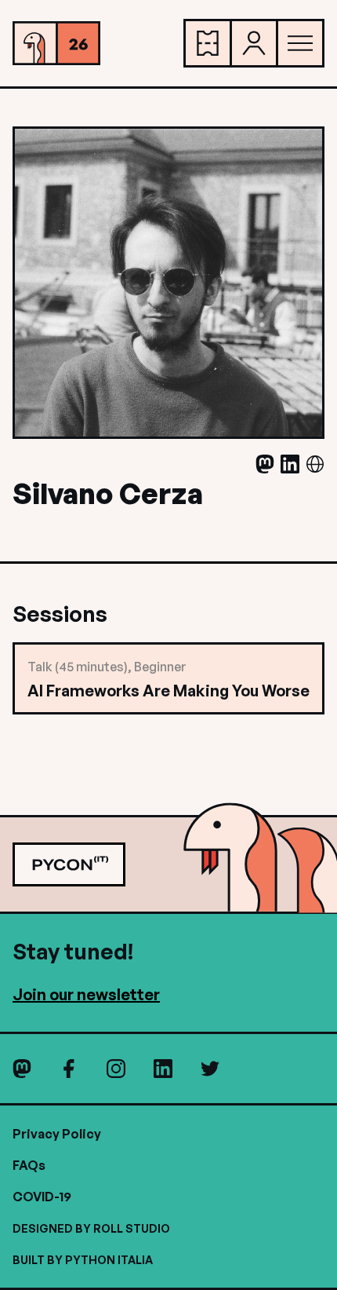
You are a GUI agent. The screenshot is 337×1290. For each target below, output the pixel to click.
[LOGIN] (254, 43)
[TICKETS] (207, 43)
